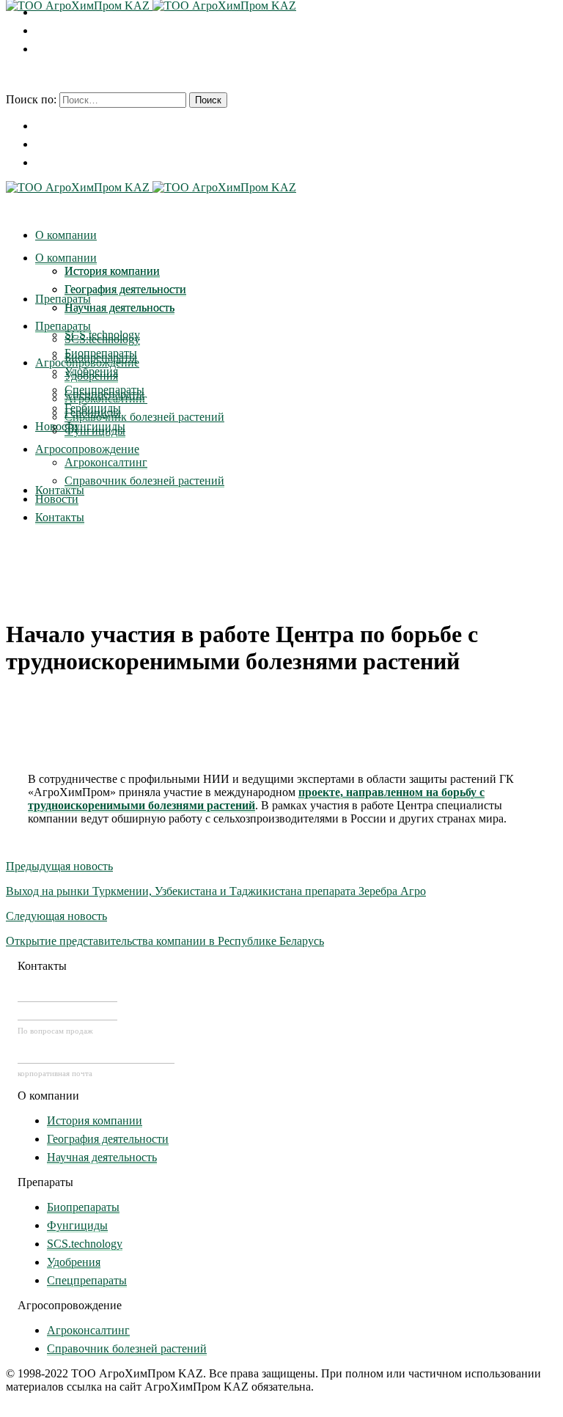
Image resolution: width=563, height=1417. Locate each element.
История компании (94, 1120)
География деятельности (108, 1139)
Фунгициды (77, 1225)
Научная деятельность (102, 1157)
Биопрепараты (83, 1207)
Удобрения (73, 1262)
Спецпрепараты (87, 1280)
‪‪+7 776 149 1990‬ (67, 1012)
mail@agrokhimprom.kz (96, 1055)
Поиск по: (31, 99)
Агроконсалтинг (88, 1330)
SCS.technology (84, 1243)
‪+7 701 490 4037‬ (67, 993)
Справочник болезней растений (127, 1348)
